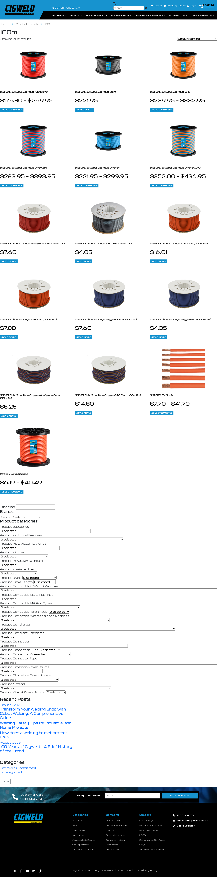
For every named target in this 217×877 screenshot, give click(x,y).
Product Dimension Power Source (24, 667)
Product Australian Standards (22, 560)
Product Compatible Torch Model (24, 611)
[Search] (114, 3)
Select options (11, 109)
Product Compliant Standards (22, 633)
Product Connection (15, 641)
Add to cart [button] (84, 109)
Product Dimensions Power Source (25, 675)
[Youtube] (27, 871)
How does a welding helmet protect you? (33, 735)
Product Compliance (15, 624)
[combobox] (128, 8)
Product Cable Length (16, 582)
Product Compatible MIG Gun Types (26, 603)
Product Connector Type (18, 658)
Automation (177, 15)
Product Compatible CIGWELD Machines (29, 586)
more (5, 781)
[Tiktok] (40, 871)
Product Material (12, 684)
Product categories (14, 526)
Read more (8, 261)
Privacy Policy (149, 870)
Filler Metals (120, 15)
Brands (5, 517)
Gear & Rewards (201, 15)
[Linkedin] (34, 871)
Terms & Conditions (127, 870)
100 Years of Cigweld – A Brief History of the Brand (36, 748)
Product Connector (14, 654)
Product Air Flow (12, 552)
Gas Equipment (95, 15)
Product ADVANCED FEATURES (23, 543)
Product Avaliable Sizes (17, 569)
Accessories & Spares (149, 15)
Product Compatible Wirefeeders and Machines (34, 616)
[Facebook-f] (21, 871)
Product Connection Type (19, 649)
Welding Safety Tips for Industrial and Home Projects (35, 725)
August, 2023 (10, 742)
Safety (75, 15)
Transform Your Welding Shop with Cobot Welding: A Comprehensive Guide (33, 713)
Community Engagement (18, 768)
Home (4, 23)
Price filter (7, 506)
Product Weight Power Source (22, 692)
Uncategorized (11, 772)
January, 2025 (11, 705)
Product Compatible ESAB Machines (26, 594)
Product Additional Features (21, 535)
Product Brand (11, 577)
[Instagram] (14, 871)
